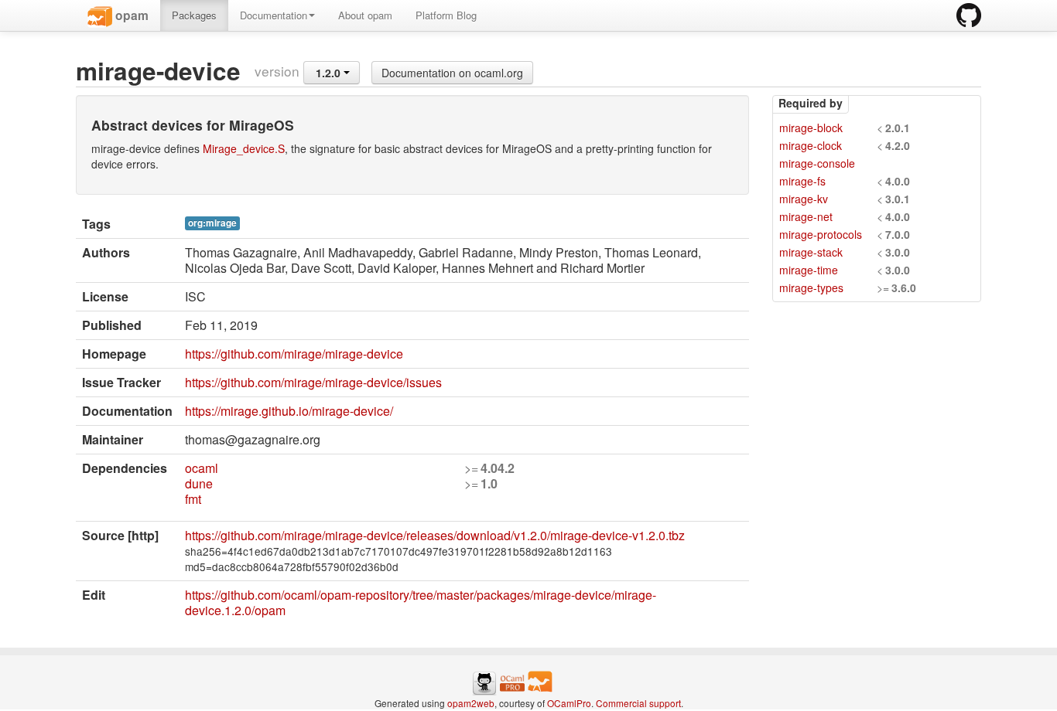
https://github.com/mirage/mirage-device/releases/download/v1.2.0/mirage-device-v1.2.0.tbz (435, 535)
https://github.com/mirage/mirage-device (294, 353)
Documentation (273, 15)
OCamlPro (569, 702)
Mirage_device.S (244, 148)
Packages (194, 15)
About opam (365, 15)
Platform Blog (446, 15)
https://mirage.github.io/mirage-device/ (289, 411)
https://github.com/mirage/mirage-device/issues (313, 382)
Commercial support (638, 702)
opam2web (470, 702)
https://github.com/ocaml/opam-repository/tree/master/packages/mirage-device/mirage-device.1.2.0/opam (420, 602)
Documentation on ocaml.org (452, 72)
